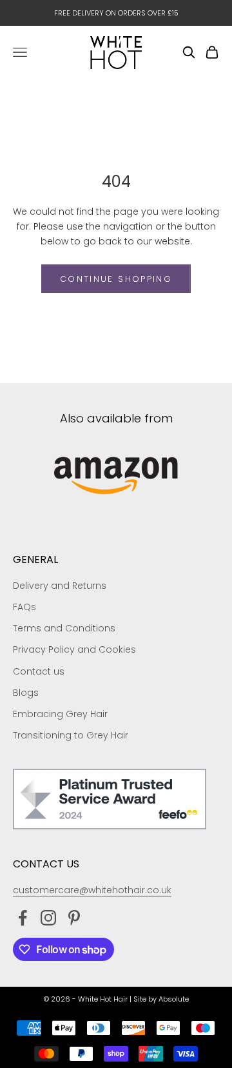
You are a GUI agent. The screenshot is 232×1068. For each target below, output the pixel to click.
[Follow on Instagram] (48, 917)
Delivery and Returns (59, 585)
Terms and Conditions (64, 628)
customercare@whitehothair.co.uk (92, 890)
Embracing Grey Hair (60, 713)
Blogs (26, 692)
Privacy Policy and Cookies (74, 649)
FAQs (24, 606)
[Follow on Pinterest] (74, 917)
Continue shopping (116, 279)
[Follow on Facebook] (22, 917)
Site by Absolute (161, 999)
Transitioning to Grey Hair (70, 735)
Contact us (38, 671)
